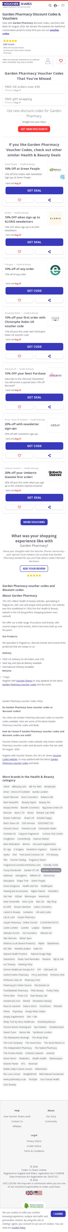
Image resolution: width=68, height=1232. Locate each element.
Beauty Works (10, 807)
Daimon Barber (41, 838)
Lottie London (10, 927)
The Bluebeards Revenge (16, 1037)
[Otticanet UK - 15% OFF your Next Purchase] (55, 374)
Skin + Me (32, 1016)
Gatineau (8, 875)
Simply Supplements (13, 1016)
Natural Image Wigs (41, 953)
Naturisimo (9, 959)
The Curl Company (12, 1042)
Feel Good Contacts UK (32, 854)
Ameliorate (50, 786)
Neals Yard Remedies (29, 959)
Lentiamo (28, 912)
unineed (50, 1053)
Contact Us (17, 1121)
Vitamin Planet (10, 1063)
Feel (14, 854)
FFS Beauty (52, 854)
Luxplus (35, 927)
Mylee (41, 943)
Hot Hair (7, 896)
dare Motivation (11, 844)
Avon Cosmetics (29, 797)
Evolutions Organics (36, 849)
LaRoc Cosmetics (43, 906)
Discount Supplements (44, 844)
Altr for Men (35, 786)
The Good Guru (33, 1042)
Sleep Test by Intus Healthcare (19, 1021)
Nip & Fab (58, 959)
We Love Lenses (11, 1074)
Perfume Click (57, 974)
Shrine (6, 1011)
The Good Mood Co (54, 1042)
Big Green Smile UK (52, 807)
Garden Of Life (31, 870)
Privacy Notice (34, 1141)
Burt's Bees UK (11, 823)
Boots (30, 812)
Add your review (34, 568)
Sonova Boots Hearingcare (17, 1026)
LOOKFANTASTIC (49, 922)
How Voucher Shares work (17, 1116)
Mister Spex (25, 938)
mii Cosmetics (29, 932)
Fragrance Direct (37, 859)
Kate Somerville (11, 901)
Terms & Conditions (34, 1150)
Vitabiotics (24, 1058)
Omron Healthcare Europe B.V (18, 969)
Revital (26, 1000)
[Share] (49, 200)
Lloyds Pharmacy (26, 917)
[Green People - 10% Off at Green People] (55, 170)
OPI (39, 969)
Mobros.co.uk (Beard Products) (19, 943)
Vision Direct (9, 1058)
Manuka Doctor (11, 932)
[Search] (50, 5)
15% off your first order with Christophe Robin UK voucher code (25, 322)
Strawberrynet (56, 1026)
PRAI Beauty (37, 990)
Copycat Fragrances (29, 833)
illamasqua (30, 896)
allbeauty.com (19, 786)
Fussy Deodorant (12, 870)
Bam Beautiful (10, 802)
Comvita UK (9, 833)
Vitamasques (55, 1058)
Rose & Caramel (11, 1006)
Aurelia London (40, 791)
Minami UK (46, 932)
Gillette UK (35, 875)
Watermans (41, 1068)
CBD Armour (28, 823)
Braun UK (29, 817)
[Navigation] (63, 5)
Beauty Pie (44, 802)
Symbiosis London (42, 1032)
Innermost (44, 896)
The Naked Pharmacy (46, 1047)
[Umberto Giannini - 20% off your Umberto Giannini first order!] (55, 474)
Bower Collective (12, 817)
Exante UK (55, 849)
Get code (34, 291)
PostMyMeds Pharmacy (15, 990)
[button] (56, 6)
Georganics (21, 875)
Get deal (34, 190)
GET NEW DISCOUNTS (34, 129)
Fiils (5, 859)
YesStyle (33, 1079)
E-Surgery (9, 264)
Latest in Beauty (11, 912)
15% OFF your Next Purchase (25, 373)
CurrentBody (23, 838)
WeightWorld (29, 1074)
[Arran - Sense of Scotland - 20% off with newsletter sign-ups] (55, 425)
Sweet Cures (9, 1032)
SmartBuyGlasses (46, 1021)
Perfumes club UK (12, 979)
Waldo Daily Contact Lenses (17, 1068)
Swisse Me (24, 1032)
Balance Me (47, 797)
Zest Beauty (9, 1084)
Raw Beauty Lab (38, 995)
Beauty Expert (29, 802)
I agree (58, 1214)
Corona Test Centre (53, 833)
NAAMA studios (23, 948)
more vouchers (34, 522)
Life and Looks (43, 912)
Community (51, 1121)
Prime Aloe (9, 995)
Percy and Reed (39, 974)
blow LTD (20, 812)
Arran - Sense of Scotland (16, 419)
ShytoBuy (17, 1011)
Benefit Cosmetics (30, 807)
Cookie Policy (18, 1227)
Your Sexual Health (49, 1079)
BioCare (7, 812)
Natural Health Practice (15, 953)
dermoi (26, 844)
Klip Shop (51, 901)
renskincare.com (11, 1000)
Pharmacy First (32, 979)
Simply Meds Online (35, 1011)
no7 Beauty (9, 964)
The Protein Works (13, 1053)
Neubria (46, 959)
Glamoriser (49, 875)
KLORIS (8, 212)
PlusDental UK (41, 985)
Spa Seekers (40, 1026)
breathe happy (44, 817)
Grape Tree (22, 880)
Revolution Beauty (42, 1000)
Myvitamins (53, 943)
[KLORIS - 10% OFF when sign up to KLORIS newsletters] (55, 218)
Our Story (51, 1116)
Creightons (9, 838)
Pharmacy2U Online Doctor (17, 985)
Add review (8, 44)
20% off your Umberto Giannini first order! (21, 475)
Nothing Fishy (25, 964)
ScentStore (45, 1006)
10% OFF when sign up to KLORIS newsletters (22, 219)
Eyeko (6, 854)
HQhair (18, 896)
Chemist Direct (11, 828)
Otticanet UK (10, 369)
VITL (23, 1063)
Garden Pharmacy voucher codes (19, 684)
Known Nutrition (22, 906)
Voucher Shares (24, 680)
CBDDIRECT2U (45, 823)
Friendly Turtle (50, 864)
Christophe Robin (12, 313)
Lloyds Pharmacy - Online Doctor (20, 922)
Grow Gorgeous (11, 885)
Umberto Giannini (13, 468)
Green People (11, 164)
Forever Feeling (18, 859)
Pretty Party (52, 990)
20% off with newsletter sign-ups (22, 426)
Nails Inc (38, 948)
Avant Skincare (11, 797)
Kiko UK (40, 901)
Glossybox (8, 880)
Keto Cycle (27, 901)
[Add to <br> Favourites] (61, 61)
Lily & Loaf (9, 917)
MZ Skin (7, 948)
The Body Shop (40, 1037)
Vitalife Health (39, 1058)
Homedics (53, 891)
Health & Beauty (27, 164)
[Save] (19, 200)
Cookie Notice (34, 1146)
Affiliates (17, 1126)
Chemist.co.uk (29, 828)
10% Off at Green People (22, 169)
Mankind (46, 927)
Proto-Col (23, 995)
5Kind (6, 786)
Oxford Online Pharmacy (16, 974)
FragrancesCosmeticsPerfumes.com (22, 864)
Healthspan (46, 885)
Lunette (25, 927)
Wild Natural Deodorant (51, 1074)
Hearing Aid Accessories (15, 891)
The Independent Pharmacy (17, 1047)
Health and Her (30, 885)
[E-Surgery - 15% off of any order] (55, 270)
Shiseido (58, 1006)
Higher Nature (38, 891)
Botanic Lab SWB (45, 812)
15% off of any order (19, 269)
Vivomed (32, 1063)
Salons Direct (30, 1006)
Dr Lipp (7, 849)
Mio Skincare (10, 938)
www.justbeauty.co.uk (14, 1079)
